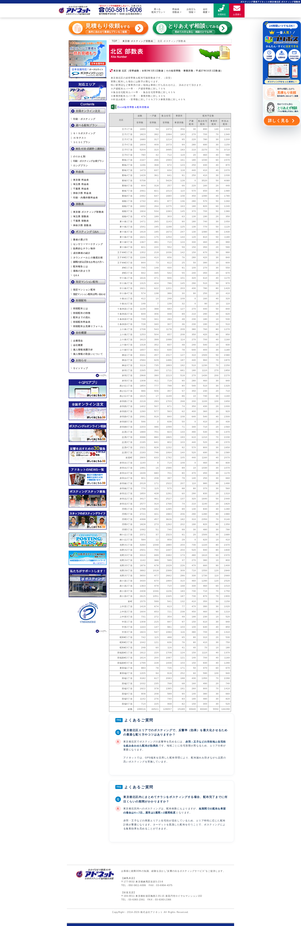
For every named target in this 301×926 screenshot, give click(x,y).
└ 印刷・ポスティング (82, 119)
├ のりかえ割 (78, 156)
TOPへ (88, 375)
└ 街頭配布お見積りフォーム (86, 326)
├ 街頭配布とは (79, 308)
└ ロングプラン (79, 165)
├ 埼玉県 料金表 (79, 184)
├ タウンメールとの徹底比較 (86, 257)
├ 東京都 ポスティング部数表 (87, 212)
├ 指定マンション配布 (82, 289)
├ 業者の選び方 (79, 239)
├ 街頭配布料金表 (80, 322)
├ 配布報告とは (79, 266)
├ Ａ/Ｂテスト (78, 137)
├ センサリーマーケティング (86, 244)
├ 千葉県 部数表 (79, 220)
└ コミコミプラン (80, 142)
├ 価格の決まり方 (80, 271)
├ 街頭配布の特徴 (80, 313)
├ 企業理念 (76, 340)
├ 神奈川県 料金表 (80, 193)
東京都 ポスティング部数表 (137, 41)
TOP (114, 41)
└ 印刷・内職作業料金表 (84, 197)
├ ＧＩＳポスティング (82, 133)
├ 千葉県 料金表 (79, 188)
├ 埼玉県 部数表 (79, 216)
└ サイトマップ (79, 368)
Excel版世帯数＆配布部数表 (133, 107)
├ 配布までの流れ (80, 317)
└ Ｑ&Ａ (75, 275)
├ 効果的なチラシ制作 (82, 248)
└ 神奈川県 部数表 (80, 225)
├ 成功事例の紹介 (80, 253)
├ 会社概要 (76, 345)
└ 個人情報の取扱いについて (86, 354)
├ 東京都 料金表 (79, 180)
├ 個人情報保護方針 (81, 349)
